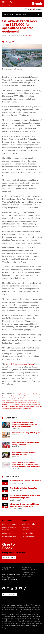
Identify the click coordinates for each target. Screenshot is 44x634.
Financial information (9, 537)
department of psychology (9, 404)
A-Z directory (8, 594)
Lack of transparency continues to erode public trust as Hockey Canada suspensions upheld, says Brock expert (26, 464)
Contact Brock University (27, 528)
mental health (30, 406)
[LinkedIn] (16, 588)
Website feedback (28, 537)
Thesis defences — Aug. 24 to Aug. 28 (25, 433)
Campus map (7, 533)
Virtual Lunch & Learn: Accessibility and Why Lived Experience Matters (24, 505)
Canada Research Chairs (8, 400)
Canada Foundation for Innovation (32, 398)
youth (29, 408)
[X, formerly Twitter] (8, 588)
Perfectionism (18, 408)
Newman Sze (38, 406)
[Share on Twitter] (6, 41)
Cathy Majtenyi (28, 35)
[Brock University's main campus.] (22, 66)
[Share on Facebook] (3, 41)
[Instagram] (12, 588)
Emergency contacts (9, 524)
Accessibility (14, 579)
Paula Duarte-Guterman (8, 408)
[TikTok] (25, 588)
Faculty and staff (35, 394)
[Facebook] (3, 588)
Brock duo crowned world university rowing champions (25, 444)
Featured (4, 396)
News (9, 396)
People (13, 396)
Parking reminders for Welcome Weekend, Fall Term (23, 453)
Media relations (27, 533)
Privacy (4, 579)
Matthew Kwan (23, 406)
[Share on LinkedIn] (10, 41)
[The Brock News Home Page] (33, 8)
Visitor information (29, 524)
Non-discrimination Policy (11, 574)
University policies (8, 577)
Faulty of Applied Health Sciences (24, 404)
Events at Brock (13, 476)
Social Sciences (25, 396)
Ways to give (8, 557)
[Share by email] (13, 41)
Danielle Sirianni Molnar (21, 400)
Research (17, 396)
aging (13, 398)
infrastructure (37, 404)
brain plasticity (19, 398)
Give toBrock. (8, 546)
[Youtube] (20, 588)
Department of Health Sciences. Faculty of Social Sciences (24, 402)
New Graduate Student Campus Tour (23, 488)
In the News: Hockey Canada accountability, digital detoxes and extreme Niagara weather (25, 424)
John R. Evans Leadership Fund (19, 364)
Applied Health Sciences (24, 394)
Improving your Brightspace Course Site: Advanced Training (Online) (25, 496)
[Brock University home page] (37, 3)
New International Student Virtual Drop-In (25, 481)
